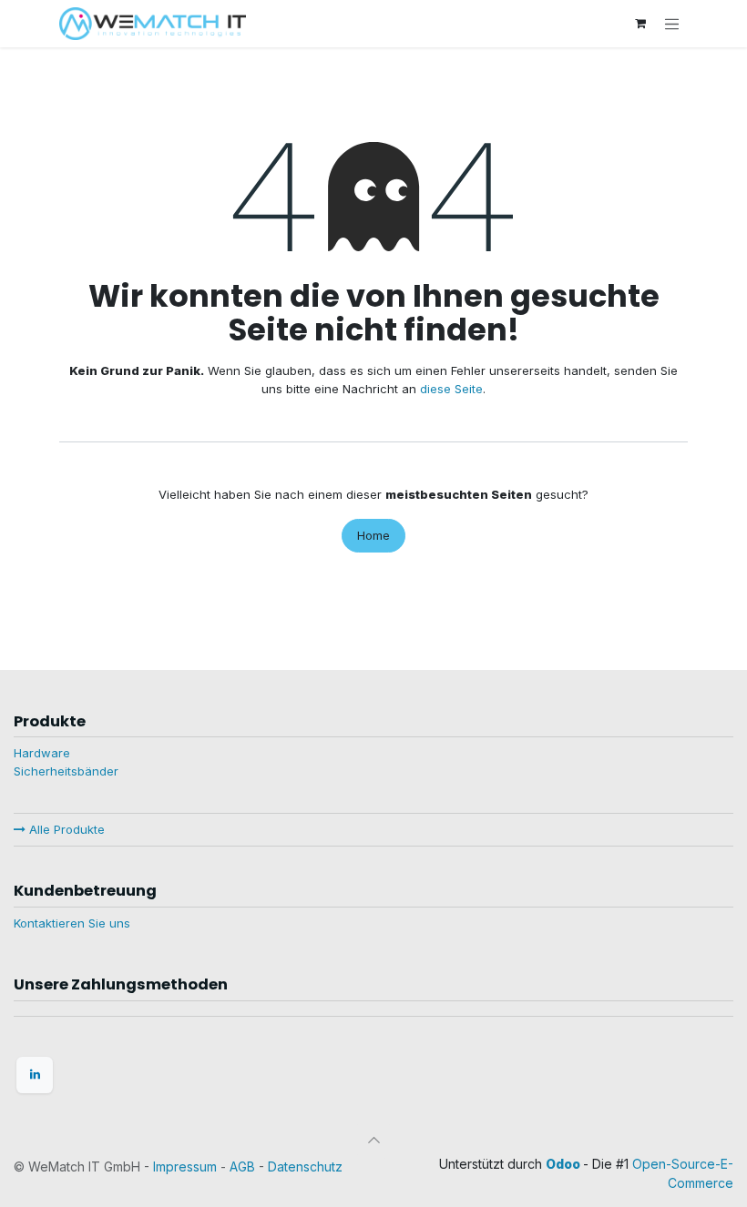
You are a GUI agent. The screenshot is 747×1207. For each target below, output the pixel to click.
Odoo (564, 1164)
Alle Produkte (65, 829)
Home (373, 535)
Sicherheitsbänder (66, 771)
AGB (242, 1166)
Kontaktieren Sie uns (72, 923)
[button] (373, 1139)
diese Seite (451, 388)
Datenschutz (305, 1166)
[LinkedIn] (34, 1075)
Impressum (185, 1166)
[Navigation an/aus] (672, 23)
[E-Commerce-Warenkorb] (640, 23)
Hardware (42, 753)
